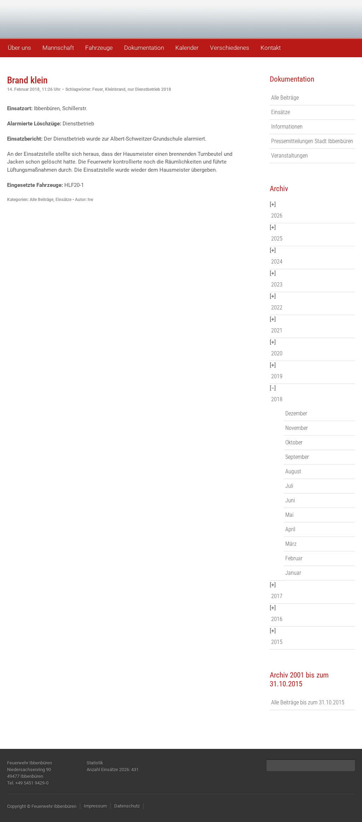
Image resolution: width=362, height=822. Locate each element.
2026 (276, 215)
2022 (276, 307)
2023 (276, 284)
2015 (276, 642)
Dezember (296, 413)
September (297, 457)
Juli (289, 486)
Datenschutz (127, 806)
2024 (276, 261)
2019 (276, 376)
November (296, 428)
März (291, 543)
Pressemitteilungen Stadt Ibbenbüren (312, 141)
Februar (294, 558)
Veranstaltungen (289, 155)
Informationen (287, 126)
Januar (293, 572)
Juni (290, 500)
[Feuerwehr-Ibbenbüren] (56, 18)
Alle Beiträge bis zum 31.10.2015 (307, 702)
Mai (289, 514)
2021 (276, 330)
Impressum (95, 806)
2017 (276, 596)
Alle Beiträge (41, 199)
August (293, 471)
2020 (276, 353)
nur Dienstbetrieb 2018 (149, 89)
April (290, 529)
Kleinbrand (115, 89)
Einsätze (63, 199)
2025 (276, 238)
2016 (276, 619)
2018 (276, 399)
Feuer (97, 89)
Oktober (294, 442)
